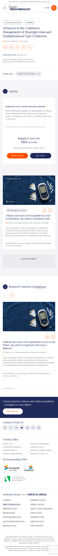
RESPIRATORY (37, 517)
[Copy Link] (23, 47)
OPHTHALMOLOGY (12, 517)
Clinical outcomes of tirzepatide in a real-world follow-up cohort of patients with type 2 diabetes (28, 218)
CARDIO (7, 500)
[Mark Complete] (11, 47)
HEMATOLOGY (37, 504)
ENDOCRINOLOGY (12, 504)
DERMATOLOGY (38, 500)
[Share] (5, 47)
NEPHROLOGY (9, 525)
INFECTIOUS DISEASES (41, 508)
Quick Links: (8, 73)
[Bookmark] (17, 47)
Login (47, 8)
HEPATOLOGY (37, 521)
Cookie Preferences (13, 454)
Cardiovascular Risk (13, 22)
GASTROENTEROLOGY (14, 521)
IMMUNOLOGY (10, 508)
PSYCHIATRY (36, 525)
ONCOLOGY (36, 513)
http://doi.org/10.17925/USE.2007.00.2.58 (19, 62)
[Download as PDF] (30, 47)
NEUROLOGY (9, 513)
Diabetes (29, 22)
